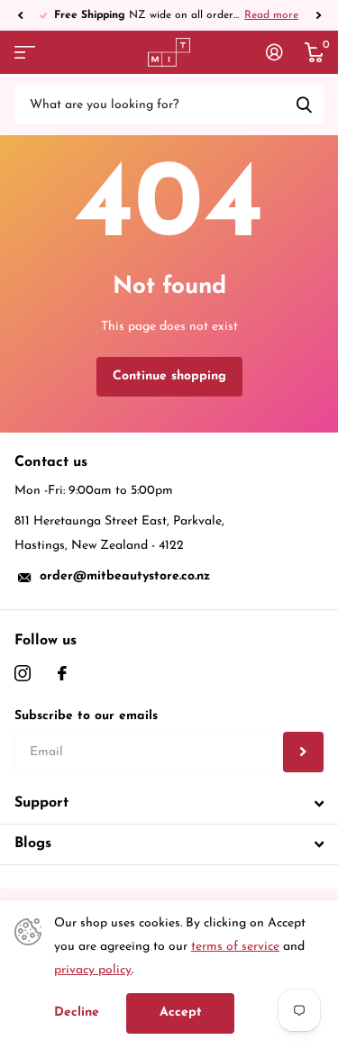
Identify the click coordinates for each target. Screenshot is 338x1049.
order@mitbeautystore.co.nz (125, 576)
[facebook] (62, 673)
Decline (76, 1012)
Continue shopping (169, 376)
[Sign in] (274, 52)
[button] (20, 15)
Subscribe (303, 752)
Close (169, 804)
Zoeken (304, 104)
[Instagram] (22, 673)
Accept (181, 1012)
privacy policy (93, 970)
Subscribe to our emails (86, 716)
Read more (99, 15)
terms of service (235, 946)
